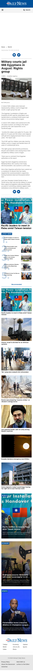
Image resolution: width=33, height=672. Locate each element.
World (10, 47)
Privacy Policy (5, 662)
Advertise (4, 666)
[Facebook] (14, 55)
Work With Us (20, 662)
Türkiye (5, 644)
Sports (25, 647)
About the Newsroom (8, 664)
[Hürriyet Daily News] (16, 3)
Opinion (25, 644)
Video (5, 649)
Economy (16, 644)
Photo (14, 649)
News (3, 47)
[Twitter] (18, 55)
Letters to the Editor (22, 664)
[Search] (24, 10)
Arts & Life (16, 647)
